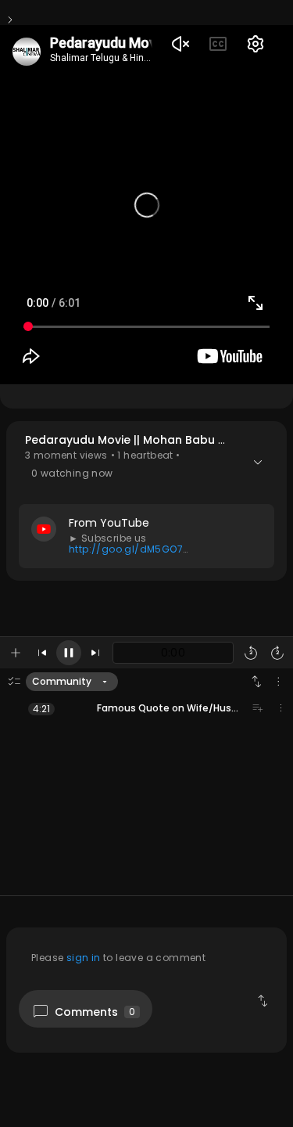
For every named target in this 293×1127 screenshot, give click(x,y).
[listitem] (146, 708)
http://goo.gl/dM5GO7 (126, 549)
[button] (146, 500)
